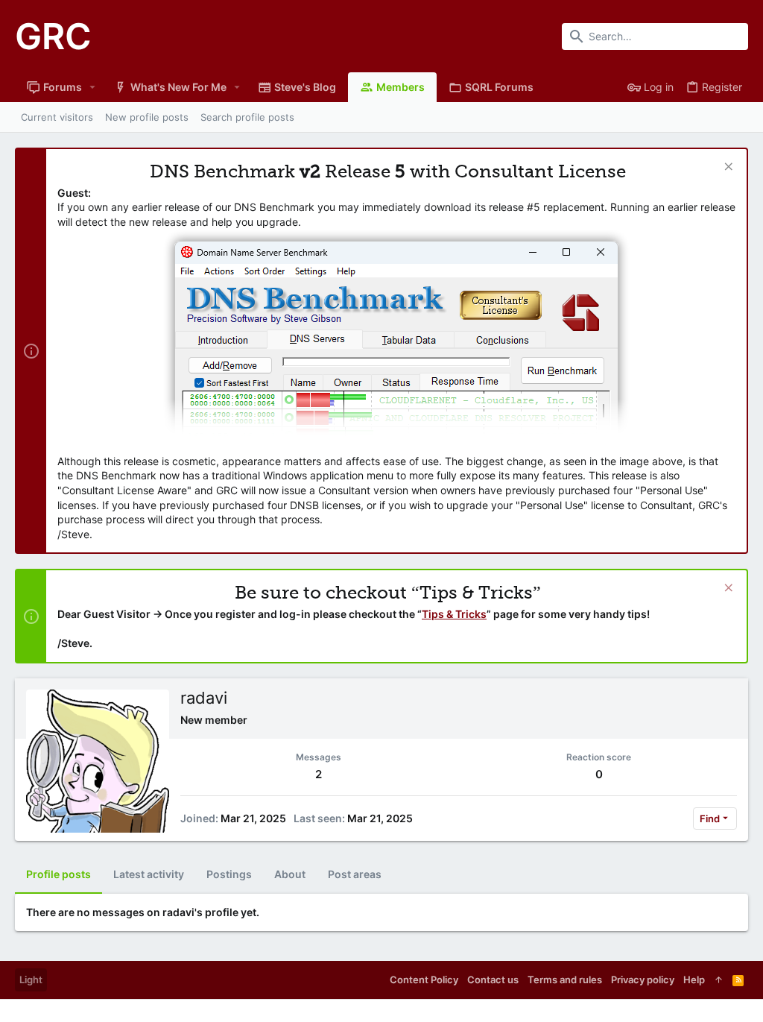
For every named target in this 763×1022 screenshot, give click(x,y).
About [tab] (289, 874)
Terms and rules (565, 979)
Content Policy (424, 979)
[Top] (718, 979)
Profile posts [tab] (58, 874)
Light (30, 979)
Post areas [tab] (355, 874)
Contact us (493, 979)
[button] (92, 87)
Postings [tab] (229, 874)
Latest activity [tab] (148, 874)
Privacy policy (642, 979)
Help (694, 979)
